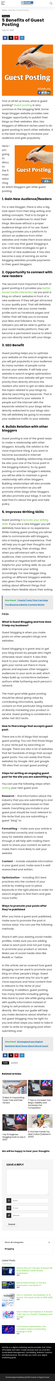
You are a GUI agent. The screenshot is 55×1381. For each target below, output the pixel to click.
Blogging (6, 16)
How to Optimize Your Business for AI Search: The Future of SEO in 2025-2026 (34, 1296)
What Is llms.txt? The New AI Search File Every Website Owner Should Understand (34, 1270)
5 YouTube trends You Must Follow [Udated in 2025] (39, 1134)
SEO (18, 1275)
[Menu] (3, 3)
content (14, 1063)
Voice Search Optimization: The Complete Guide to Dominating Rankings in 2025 (31, 1329)
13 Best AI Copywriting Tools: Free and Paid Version (13, 1100)
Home (4, 10)
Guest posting (23, 105)
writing (6, 788)
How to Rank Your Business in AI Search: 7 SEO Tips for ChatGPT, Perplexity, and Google (35, 1314)
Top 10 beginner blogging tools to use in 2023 (13, 1137)
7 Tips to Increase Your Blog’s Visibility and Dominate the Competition (39, 1104)
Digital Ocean (44, 1377)
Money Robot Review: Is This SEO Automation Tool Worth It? (31, 1284)
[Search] (51, 3)
